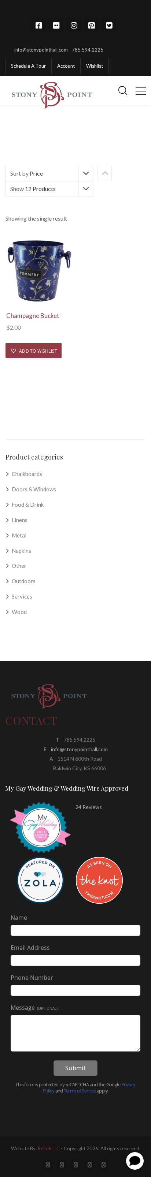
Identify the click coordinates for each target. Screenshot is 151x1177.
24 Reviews (89, 807)
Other (19, 565)
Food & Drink (28, 504)
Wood (19, 611)
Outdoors (24, 581)
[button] (33, 350)
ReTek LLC (49, 1148)
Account (66, 66)
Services (22, 596)
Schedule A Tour (28, 66)
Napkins (21, 550)
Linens (19, 520)
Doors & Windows (34, 489)
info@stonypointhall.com (79, 749)
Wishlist (94, 66)
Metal (19, 535)
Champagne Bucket (32, 315)
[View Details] (39, 271)
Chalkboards (27, 474)
